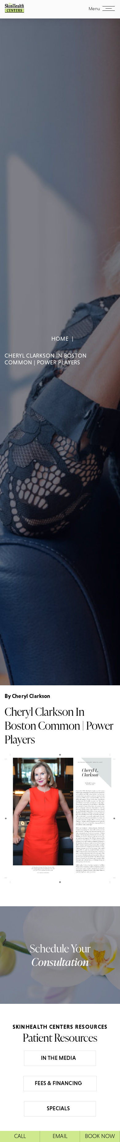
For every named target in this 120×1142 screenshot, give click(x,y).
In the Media (58, 1058)
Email (60, 1136)
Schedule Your (60, 955)
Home (60, 339)
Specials (58, 1108)
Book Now (100, 1136)
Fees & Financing (58, 1083)
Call (20, 1136)
